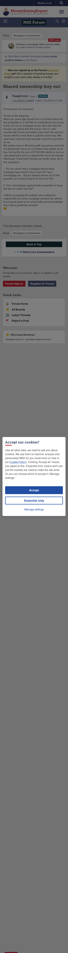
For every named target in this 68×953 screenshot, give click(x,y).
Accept (34, 490)
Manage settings (34, 509)
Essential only (34, 500)
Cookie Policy (18, 462)
